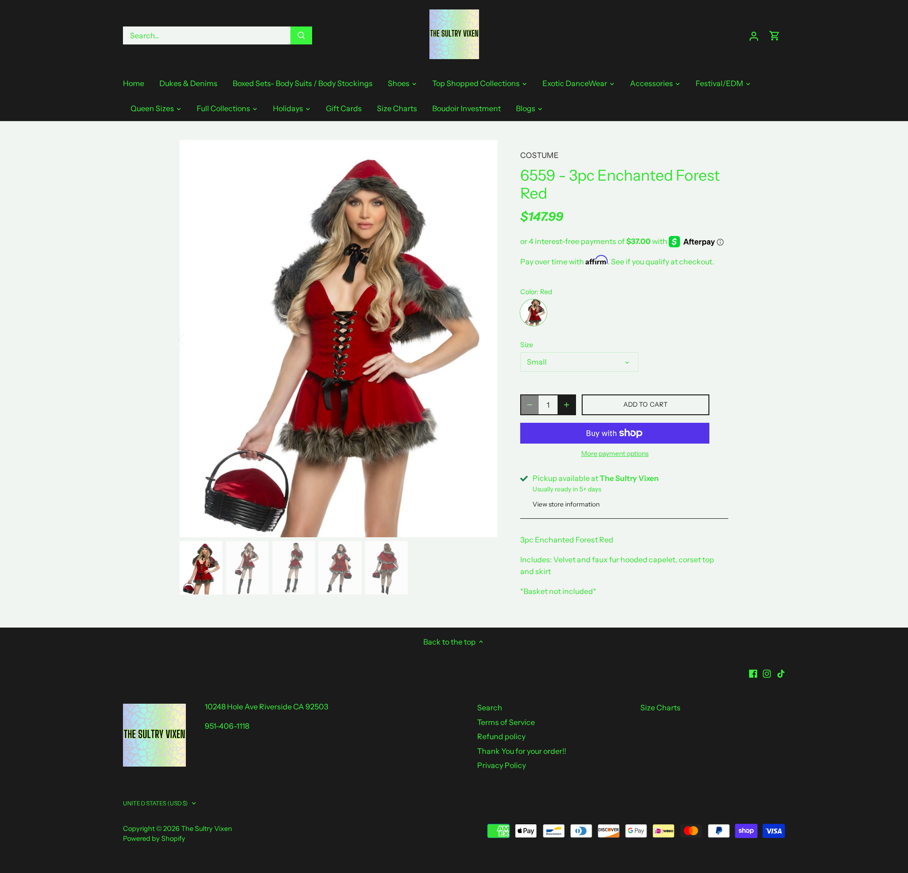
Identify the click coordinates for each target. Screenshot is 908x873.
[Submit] (301, 35)
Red (533, 312)
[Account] (753, 36)
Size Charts (660, 707)
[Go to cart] (774, 36)
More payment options (615, 453)
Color (528, 292)
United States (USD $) (155, 803)
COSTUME (539, 155)
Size (526, 345)
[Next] (483, 338)
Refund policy (501, 736)
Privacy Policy (501, 765)
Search (489, 707)
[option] (339, 338)
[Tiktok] (781, 672)
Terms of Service (506, 722)
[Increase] (567, 405)
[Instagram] (767, 672)
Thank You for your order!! (521, 751)
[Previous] (194, 338)
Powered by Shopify (154, 838)
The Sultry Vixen (206, 828)
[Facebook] (753, 672)
